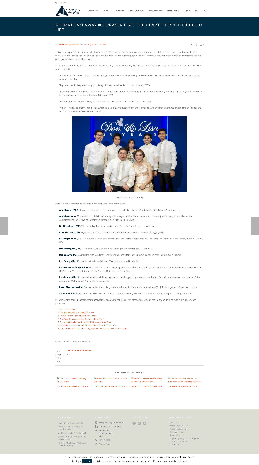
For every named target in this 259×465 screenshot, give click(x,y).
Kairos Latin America (179, 425)
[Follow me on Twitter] (68, 355)
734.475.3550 (104, 440)
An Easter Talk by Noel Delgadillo (72, 433)
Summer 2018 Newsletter (80, 341)
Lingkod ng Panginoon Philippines (184, 438)
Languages (62, 2)
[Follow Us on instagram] (139, 423)
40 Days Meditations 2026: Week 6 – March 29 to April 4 (73, 444)
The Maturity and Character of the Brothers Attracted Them (86, 322)
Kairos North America (179, 429)
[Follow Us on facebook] (134, 423)
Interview (65, 341)
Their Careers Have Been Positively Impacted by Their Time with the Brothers (93, 328)
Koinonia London (177, 432)
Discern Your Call (136, 11)
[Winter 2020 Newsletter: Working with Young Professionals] (148, 380)
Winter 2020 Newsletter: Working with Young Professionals (148, 386)
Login (197, 11)
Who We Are (93, 11)
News (104, 44)
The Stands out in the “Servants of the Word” (82, 319)
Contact (186, 11)
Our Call (106, 11)
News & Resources (155, 11)
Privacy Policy (105, 444)
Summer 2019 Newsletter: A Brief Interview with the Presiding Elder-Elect (185, 386)
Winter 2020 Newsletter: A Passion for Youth (112, 386)
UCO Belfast (175, 444)
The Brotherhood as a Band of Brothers (77, 312)
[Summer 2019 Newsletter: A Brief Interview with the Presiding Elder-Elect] (185, 380)
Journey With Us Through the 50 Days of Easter (72, 438)
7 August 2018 (92, 44)
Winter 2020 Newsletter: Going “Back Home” (75, 386)
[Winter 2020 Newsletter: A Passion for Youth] (111, 380)
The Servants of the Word (68, 44)
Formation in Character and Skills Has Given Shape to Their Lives (88, 325)
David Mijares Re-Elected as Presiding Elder (70, 428)
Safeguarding (173, 11)
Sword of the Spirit (178, 435)
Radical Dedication (68, 309)
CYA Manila (174, 422)
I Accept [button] (87, 461)
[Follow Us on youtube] (144, 423)
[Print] (191, 44)
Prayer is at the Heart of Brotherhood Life (78, 315)
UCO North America (178, 441)
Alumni (58, 341)
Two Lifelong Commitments (70, 423)
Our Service (119, 11)
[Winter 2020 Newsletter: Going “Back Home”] (74, 380)
